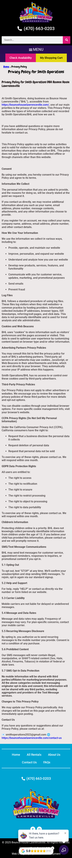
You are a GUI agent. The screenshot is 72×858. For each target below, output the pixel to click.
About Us (54, 754)
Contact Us (29, 762)
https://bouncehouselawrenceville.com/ (25, 104)
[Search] (66, 40)
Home (6, 66)
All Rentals (34, 754)
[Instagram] (39, 829)
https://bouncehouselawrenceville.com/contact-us (32, 738)
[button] (36, 49)
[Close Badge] (52, 848)
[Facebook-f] (32, 829)
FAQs (46, 762)
